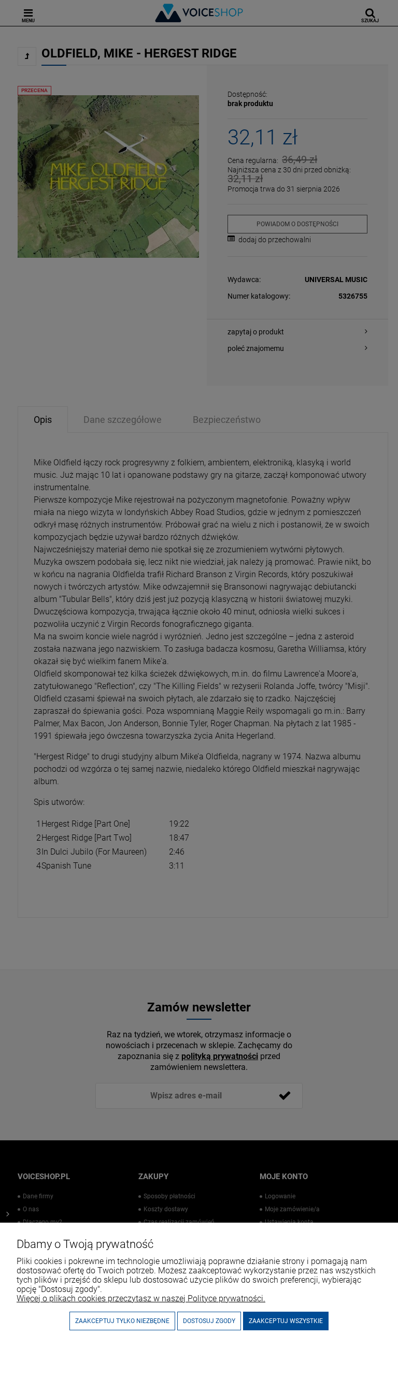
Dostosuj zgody (209, 1321)
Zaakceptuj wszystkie (286, 1321)
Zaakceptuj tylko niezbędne (122, 1321)
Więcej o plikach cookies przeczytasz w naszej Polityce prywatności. (141, 1298)
